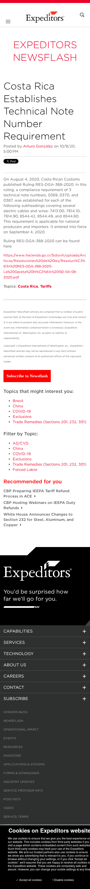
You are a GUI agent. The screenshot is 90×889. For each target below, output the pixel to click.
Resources (13, 747)
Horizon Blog (15, 712)
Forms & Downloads (21, 773)
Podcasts (12, 799)
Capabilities (18, 631)
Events (9, 738)
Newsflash (13, 720)
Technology (18, 653)
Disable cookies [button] (64, 880)
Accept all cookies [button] (30, 880)
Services (14, 642)
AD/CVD (21, 443)
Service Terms (15, 816)
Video (8, 808)
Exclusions (22, 416)
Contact (13, 687)
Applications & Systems (24, 764)
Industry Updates (18, 781)
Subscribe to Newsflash (27, 376)
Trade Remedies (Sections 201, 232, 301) (49, 422)
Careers (13, 676)
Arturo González (38, 146)
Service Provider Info (23, 790)
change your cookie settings (58, 869)
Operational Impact (21, 729)
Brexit (18, 401)
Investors (12, 755)
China (18, 406)
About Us (14, 664)
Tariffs (45, 286)
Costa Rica (28, 286)
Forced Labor (25, 469)
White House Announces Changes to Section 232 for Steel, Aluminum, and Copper (38, 519)
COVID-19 (22, 411)
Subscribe (15, 698)
